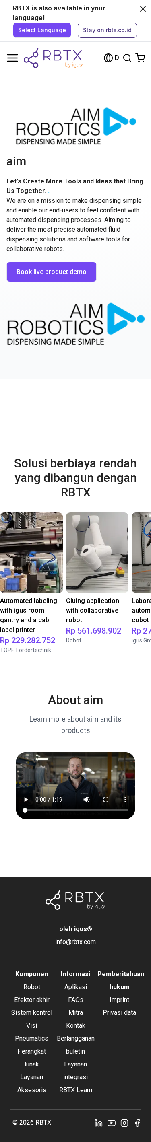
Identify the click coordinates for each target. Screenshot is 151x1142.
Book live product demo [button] (52, 272)
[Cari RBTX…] (127, 58)
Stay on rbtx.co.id (107, 30)
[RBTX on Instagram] (124, 1122)
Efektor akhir (32, 1000)
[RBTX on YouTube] (112, 1122)
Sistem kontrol (31, 1012)
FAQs (75, 1000)
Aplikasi (75, 987)
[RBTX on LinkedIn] (99, 1122)
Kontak (75, 1025)
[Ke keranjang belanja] (140, 58)
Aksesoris (31, 1090)
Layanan (31, 1077)
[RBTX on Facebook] (137, 1122)
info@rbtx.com (75, 942)
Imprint (119, 1000)
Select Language (42, 30)
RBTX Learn (75, 1090)
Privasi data (119, 1012)
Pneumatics (31, 1038)
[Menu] (12, 58)
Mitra (75, 1012)
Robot (31, 987)
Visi (31, 1025)
